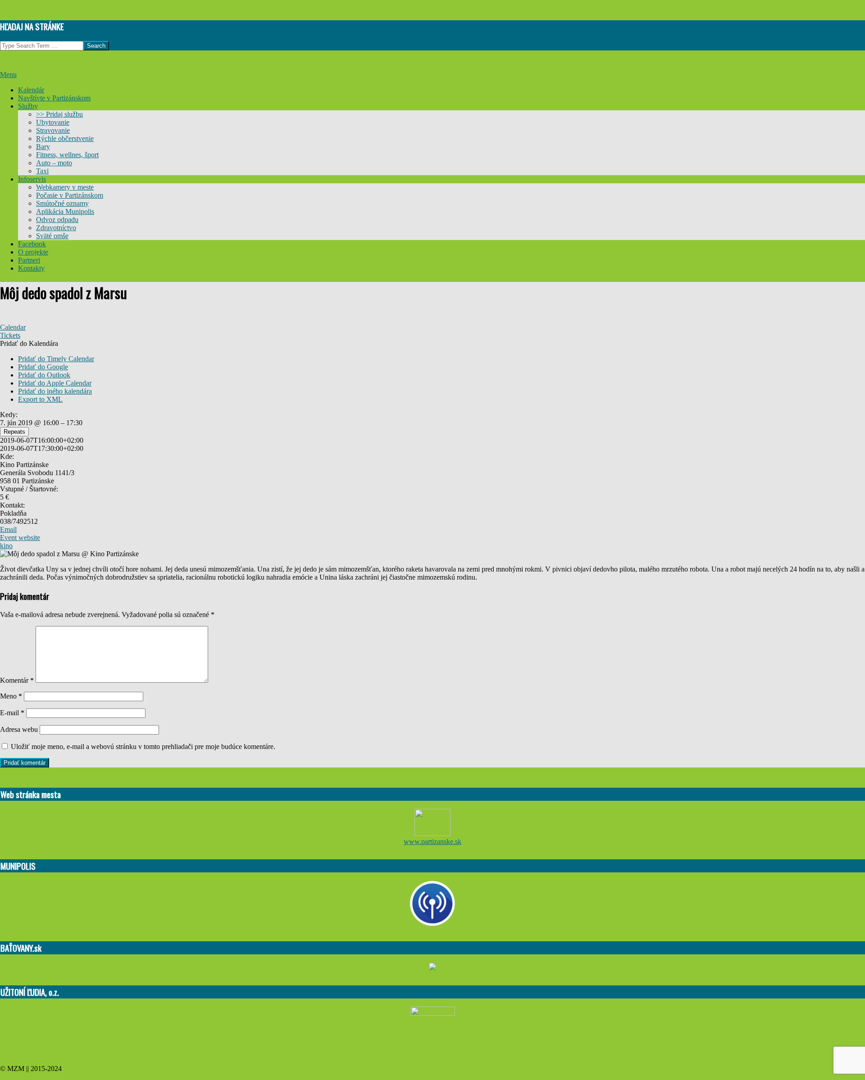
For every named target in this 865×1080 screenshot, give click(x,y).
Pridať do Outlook (44, 375)
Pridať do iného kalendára (55, 391)
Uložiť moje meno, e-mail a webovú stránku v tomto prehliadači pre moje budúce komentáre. (143, 746)
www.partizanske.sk (432, 841)
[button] (29, 343)
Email (8, 529)
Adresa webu (19, 729)
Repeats (14, 431)
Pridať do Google (43, 367)
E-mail (12, 713)
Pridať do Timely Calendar (56, 359)
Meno (11, 696)
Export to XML (40, 399)
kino (6, 545)
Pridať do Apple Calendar (54, 383)
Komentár (17, 680)
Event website (20, 537)
